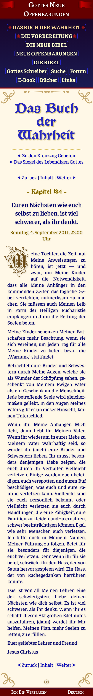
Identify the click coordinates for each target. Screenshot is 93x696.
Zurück (27, 177)
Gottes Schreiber (26, 70)
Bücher (48, 79)
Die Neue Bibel (46, 44)
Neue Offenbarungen (46, 53)
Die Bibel (46, 62)
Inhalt (46, 177)
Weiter (66, 177)
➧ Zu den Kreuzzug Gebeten (46, 155)
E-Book (26, 79)
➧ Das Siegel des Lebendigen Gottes (46, 161)
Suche (58, 70)
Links (68, 79)
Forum (78, 70)
